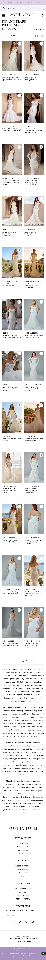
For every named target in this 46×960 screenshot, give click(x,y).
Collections (23, 873)
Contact (23, 892)
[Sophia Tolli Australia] (23, 15)
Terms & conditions (16, 939)
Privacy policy (31, 939)
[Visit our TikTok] (33, 922)
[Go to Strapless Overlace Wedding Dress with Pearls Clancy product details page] (12, 467)
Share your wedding (23, 889)
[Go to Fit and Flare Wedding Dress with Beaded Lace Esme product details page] (12, 622)
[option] (12, 65)
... (36, 660)
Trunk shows (23, 895)
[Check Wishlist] (42, 15)
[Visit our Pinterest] (26, 922)
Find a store (23, 843)
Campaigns (23, 850)
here (23, 958)
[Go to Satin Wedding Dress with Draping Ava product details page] (12, 417)
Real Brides (23, 869)
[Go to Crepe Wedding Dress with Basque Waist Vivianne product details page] (12, 262)
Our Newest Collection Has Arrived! (23, 2)
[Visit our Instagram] (19, 922)
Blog (23, 876)
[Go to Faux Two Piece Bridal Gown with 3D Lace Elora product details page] (12, 519)
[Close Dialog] (2, 953)
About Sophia (23, 847)
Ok (44, 953)
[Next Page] (43, 660)
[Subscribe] (39, 915)
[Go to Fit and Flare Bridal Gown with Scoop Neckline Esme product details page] (34, 314)
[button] (4, 15)
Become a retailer (23, 853)
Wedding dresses (23, 866)
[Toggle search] (42, 8)
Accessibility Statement (23, 941)
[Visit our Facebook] (13, 922)
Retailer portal (23, 899)
